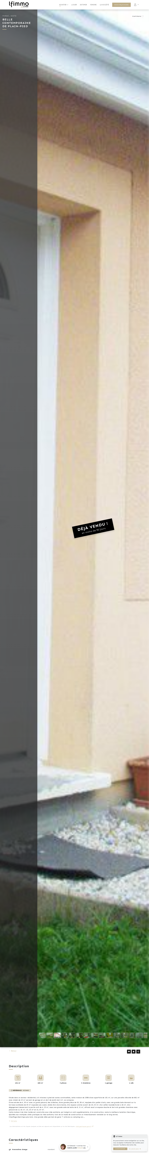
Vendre (93, 5)
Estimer (83, 5)
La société (104, 5)
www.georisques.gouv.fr (83, 1126)
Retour (13, 1051)
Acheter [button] (62, 5)
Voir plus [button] (14, 1121)
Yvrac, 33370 (9, 16)
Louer (74, 5)
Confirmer (120, 1149)
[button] (129, 1051)
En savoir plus (134, 1149)
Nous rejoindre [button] (121, 5)
